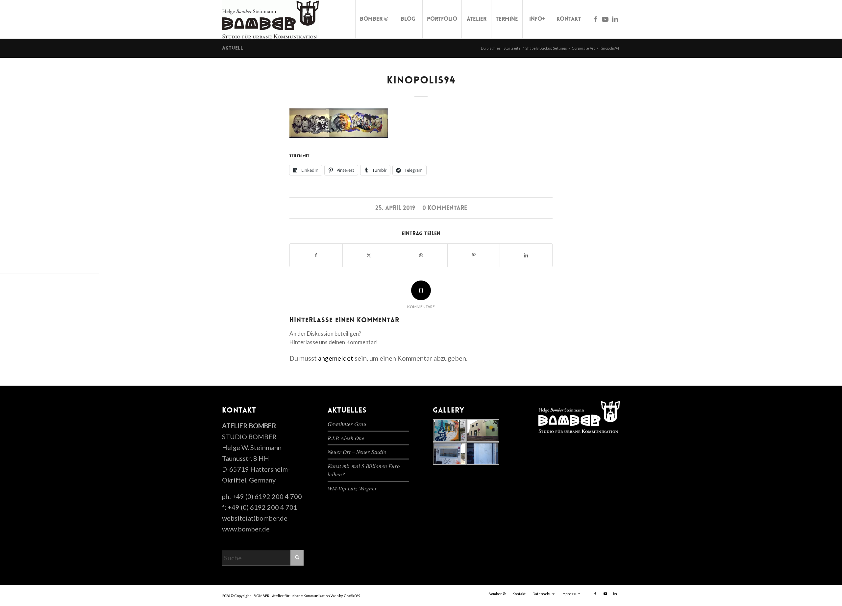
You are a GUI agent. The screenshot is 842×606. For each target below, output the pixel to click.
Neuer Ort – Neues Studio (357, 452)
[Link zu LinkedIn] (615, 19)
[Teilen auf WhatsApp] (421, 255)
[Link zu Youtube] (605, 19)
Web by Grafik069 (345, 596)
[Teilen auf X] (369, 255)
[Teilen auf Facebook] (316, 255)
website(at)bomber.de (254, 518)
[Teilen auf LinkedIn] (526, 255)
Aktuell (232, 48)
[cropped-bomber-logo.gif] (270, 19)
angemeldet (335, 358)
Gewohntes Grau (347, 424)
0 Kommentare (444, 208)
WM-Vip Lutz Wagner (352, 488)
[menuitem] (374, 19)
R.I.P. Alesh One (346, 438)
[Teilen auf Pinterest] (474, 255)
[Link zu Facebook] (595, 19)
